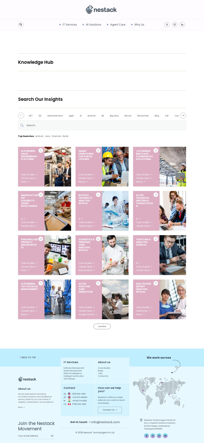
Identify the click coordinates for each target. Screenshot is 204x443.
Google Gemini (87, 314)
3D (40, 115)
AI (81, 115)
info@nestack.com (106, 422)
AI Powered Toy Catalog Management (29, 286)
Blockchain (143, 115)
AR (102, 115)
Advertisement (55, 115)
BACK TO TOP (28, 357)
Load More (102, 326)
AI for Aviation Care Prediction (86, 287)
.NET (31, 115)
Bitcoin (128, 115)
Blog (157, 115)
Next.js (82, 181)
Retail (65, 136)
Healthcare (142, 310)
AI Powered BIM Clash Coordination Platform (144, 155)
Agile (71, 115)
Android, (39, 136)
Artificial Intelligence (73, 373)
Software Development (74, 368)
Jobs (100, 373)
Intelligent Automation (74, 376)
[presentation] (21, 116)
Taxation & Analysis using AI (143, 242)
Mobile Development (73, 370)
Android (91, 115)
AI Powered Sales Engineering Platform (29, 155)
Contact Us (103, 376)
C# (167, 115)
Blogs (100, 370)
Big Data (114, 115)
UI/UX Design (69, 378)
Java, (47, 136)
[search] (21, 24)
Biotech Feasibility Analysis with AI (85, 199)
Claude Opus (28, 178)
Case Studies (28, 174)
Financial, (56, 136)
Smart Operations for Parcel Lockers (86, 155)
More (20, 407)
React (24, 181)
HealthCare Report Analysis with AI (143, 287)
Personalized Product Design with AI (29, 243)
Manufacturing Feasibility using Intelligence (29, 201)
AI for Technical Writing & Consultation (144, 201)
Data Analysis (86, 270)
